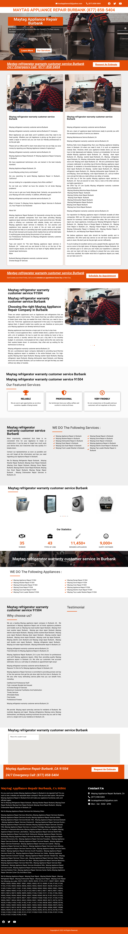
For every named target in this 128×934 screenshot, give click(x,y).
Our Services (43, 50)
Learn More (27, 50)
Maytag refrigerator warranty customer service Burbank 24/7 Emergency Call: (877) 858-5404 (45, 65)
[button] (90, 345)
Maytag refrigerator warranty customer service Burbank (45, 273)
